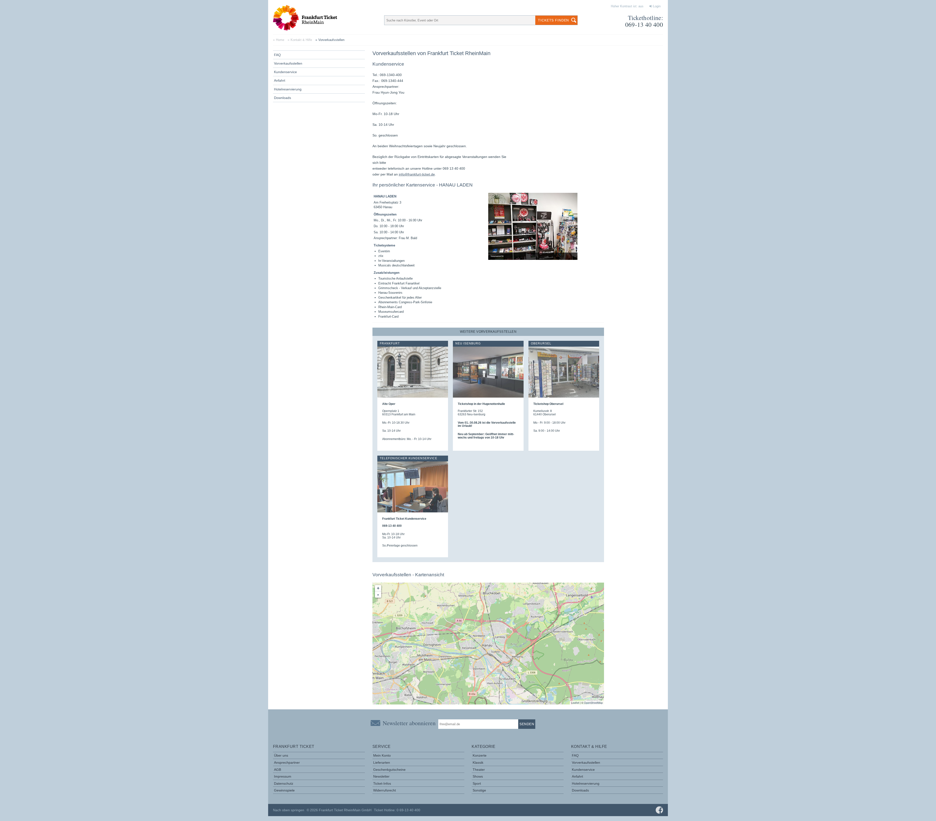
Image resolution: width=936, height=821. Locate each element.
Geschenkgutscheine (389, 770)
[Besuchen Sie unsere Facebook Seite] (659, 810)
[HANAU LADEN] (488, 638)
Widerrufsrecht (384, 790)
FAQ (277, 55)
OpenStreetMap (593, 702)
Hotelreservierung (288, 89)
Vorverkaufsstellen (288, 63)
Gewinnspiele (284, 790)
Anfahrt (279, 80)
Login (656, 6)
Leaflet (575, 702)
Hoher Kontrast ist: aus (627, 6)
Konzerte (480, 755)
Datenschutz (283, 783)
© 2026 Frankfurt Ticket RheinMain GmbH (339, 810)
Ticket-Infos (382, 783)
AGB (277, 770)
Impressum (282, 776)
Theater (479, 770)
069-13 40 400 (644, 24)
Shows (478, 776)
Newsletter (381, 776)
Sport (477, 783)
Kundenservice (285, 72)
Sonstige (479, 790)
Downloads (282, 98)
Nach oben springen (288, 810)
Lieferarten (381, 762)
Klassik (478, 762)
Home (280, 40)
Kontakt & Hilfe (301, 40)
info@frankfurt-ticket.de (417, 174)
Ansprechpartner (287, 762)
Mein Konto (382, 755)
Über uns (281, 755)
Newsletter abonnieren (409, 723)
